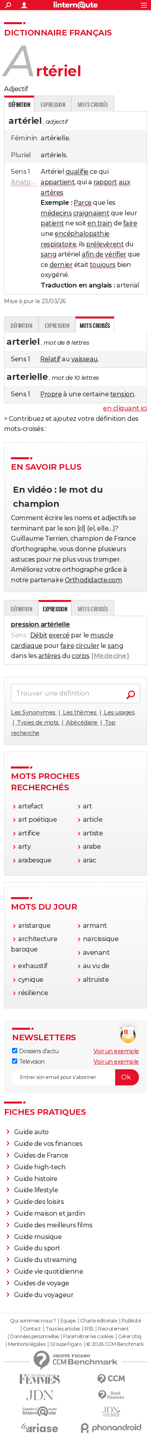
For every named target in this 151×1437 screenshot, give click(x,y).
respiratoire (58, 244)
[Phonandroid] (111, 1428)
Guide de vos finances (48, 1144)
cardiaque (27, 646)
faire (130, 223)
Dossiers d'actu (37, 1051)
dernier (61, 265)
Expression (53, 104)
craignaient (91, 213)
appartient (57, 182)
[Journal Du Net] (40, 1395)
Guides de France (41, 1155)
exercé (59, 635)
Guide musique (38, 1237)
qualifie (77, 171)
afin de (92, 254)
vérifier (115, 254)
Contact (32, 1329)
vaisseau (84, 359)
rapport (105, 182)
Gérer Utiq (129, 1336)
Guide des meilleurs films (53, 1225)
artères (52, 192)
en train (99, 223)
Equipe (68, 1321)
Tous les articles (63, 1329)
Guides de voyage (41, 1283)
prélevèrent (105, 244)
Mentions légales (26, 1344)
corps (80, 656)
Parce (83, 202)
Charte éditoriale (98, 1321)
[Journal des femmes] (40, 1379)
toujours (103, 265)
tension (122, 394)
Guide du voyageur (44, 1295)
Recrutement (113, 1329)
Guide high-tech (40, 1167)
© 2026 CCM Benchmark (114, 1344)
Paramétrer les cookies (88, 1336)
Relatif (50, 359)
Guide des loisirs (39, 1202)
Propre (51, 394)
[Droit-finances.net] (111, 1395)
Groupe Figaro (66, 1344)
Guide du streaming (45, 1260)
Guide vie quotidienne (48, 1271)
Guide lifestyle (36, 1190)
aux (124, 182)
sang (48, 254)
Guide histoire (36, 1179)
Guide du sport (37, 1248)
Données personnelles (34, 1336)
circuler (87, 646)
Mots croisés (93, 104)
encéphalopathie (82, 233)
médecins (56, 213)
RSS (89, 1329)
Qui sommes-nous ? (33, 1321)
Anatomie (26, 182)
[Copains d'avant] (40, 1411)
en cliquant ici (125, 408)
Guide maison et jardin (49, 1213)
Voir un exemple (116, 1051)
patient (52, 223)
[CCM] (111, 1379)
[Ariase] (40, 1427)
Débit (39, 635)
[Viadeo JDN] (111, 1412)
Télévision (31, 1061)
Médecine (110, 656)
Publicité (131, 1321)
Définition (21, 325)
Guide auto (31, 1132)
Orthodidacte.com (93, 580)
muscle (101, 635)
